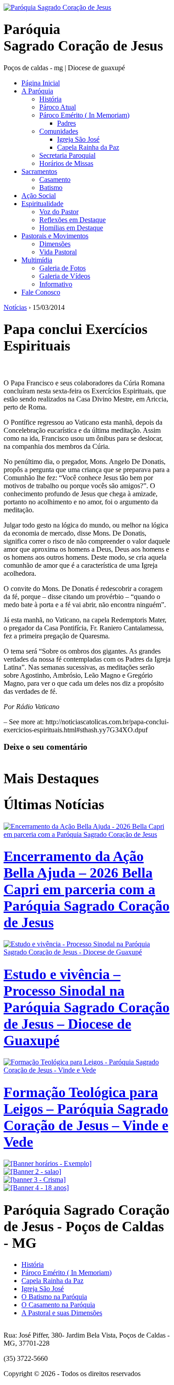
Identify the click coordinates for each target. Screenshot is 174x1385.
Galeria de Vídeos (64, 276)
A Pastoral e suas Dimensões (61, 1313)
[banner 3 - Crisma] (35, 1179)
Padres (66, 123)
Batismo (50, 187)
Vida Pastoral (58, 252)
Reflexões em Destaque (72, 220)
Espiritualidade (42, 203)
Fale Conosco (40, 292)
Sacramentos (39, 171)
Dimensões (54, 244)
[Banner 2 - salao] (32, 1171)
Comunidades (58, 131)
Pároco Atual (57, 107)
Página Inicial (40, 83)
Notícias (15, 307)
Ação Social (38, 195)
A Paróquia (37, 91)
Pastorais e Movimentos (54, 236)
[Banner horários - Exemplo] (47, 1163)
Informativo (55, 284)
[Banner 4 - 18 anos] (36, 1187)
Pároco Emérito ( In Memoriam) (84, 115)
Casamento (54, 179)
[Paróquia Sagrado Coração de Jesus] (57, 7)
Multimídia (36, 260)
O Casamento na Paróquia (58, 1305)
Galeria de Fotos (62, 268)
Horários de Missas (66, 163)
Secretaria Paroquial (67, 155)
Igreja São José (78, 139)
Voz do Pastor (59, 211)
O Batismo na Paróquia (54, 1297)
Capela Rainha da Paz (88, 147)
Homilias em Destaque (71, 228)
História (50, 99)
